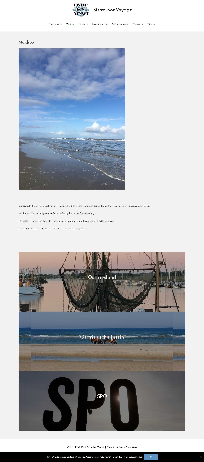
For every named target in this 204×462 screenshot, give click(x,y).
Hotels (81, 24)
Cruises (136, 24)
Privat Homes (119, 24)
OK (150, 457)
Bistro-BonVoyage (112, 10)
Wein (149, 24)
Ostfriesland (102, 277)
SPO (102, 396)
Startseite (54, 24)
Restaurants (98, 24)
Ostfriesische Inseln (102, 337)
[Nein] (200, 456)
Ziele (68, 24)
